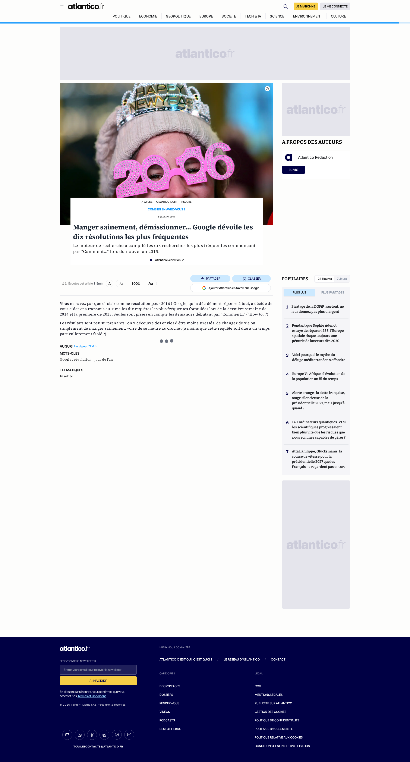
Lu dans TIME (85, 346)
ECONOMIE (148, 16)
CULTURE (338, 16)
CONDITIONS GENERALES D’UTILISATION (282, 746)
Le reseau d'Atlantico (242, 659)
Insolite (186, 201)
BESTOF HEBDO (170, 729)
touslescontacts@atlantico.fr (98, 746)
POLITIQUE (121, 16)
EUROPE (206, 16)
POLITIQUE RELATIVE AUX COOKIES (279, 737)
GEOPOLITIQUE (178, 16)
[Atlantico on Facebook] (92, 735)
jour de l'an (103, 359)
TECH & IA (253, 16)
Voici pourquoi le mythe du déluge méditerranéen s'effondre (319, 357)
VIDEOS (165, 712)
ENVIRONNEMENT (307, 16)
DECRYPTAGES (170, 686)
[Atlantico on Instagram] (117, 735)
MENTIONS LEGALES (269, 694)
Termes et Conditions (92, 696)
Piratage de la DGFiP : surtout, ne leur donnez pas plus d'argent (317, 309)
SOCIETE (229, 16)
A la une (147, 201)
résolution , (84, 359)
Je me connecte (335, 6)
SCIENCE (277, 16)
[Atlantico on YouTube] (129, 735)
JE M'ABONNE (305, 6)
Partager (213, 278)
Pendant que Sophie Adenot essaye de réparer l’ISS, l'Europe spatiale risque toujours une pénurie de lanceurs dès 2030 (318, 333)
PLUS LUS (299, 292)
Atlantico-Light (166, 201)
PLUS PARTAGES (332, 292)
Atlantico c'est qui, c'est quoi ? (186, 659)
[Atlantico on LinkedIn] (104, 735)
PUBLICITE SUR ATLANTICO (273, 703)
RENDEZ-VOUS (169, 703)
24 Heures (325, 278)
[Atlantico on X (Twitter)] (80, 735)
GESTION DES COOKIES (270, 712)
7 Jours (342, 278)
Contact (278, 659)
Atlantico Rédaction (168, 260)
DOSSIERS (166, 694)
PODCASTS (167, 720)
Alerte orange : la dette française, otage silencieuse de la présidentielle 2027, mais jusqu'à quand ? (318, 400)
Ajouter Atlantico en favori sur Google (233, 288)
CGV (258, 686)
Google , (67, 359)
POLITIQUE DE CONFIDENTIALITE (277, 720)
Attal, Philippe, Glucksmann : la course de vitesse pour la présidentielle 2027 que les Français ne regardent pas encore (319, 459)
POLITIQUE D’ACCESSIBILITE (274, 729)
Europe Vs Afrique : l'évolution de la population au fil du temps (318, 376)
